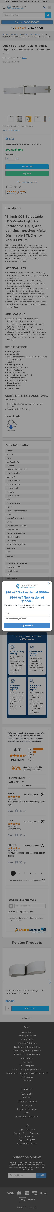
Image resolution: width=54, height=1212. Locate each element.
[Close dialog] (49, 583)
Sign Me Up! (27, 625)
